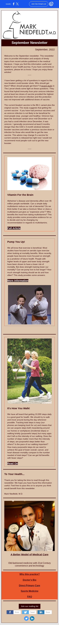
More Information (17, 280)
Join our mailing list (29, 606)
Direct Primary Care (29, 585)
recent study (46, 86)
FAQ (29, 596)
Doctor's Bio (29, 580)
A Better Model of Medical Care (29, 554)
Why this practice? (29, 574)
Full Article (13, 228)
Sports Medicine (29, 591)
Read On (12, 463)
